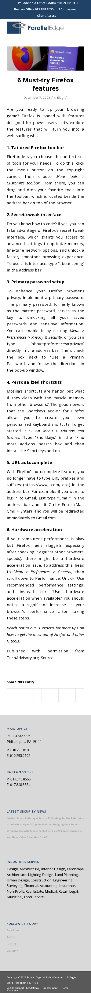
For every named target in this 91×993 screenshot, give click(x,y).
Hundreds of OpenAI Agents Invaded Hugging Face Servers (43, 824)
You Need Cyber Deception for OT (27, 837)
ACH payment (69, 9)
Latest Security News (26, 811)
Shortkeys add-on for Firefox (55, 410)
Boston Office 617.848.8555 (34, 9)
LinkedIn (12, 944)
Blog (60, 97)
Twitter (11, 937)
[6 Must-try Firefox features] (45, 58)
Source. (47, 657)
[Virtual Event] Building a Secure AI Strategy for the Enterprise (45, 818)
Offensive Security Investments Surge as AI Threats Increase (44, 830)
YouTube (12, 951)
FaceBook (13, 930)
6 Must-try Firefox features (45, 84)
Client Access (46, 16)
